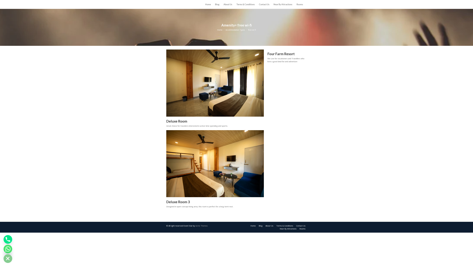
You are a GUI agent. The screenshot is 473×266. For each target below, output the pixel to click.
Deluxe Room (176, 121)
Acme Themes (201, 225)
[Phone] (8, 239)
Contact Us (264, 4)
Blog (217, 4)
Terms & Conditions (245, 4)
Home (208, 4)
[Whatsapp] (8, 249)
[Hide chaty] (8, 258)
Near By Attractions (283, 4)
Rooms (299, 4)
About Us (228, 4)
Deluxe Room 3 (178, 202)
